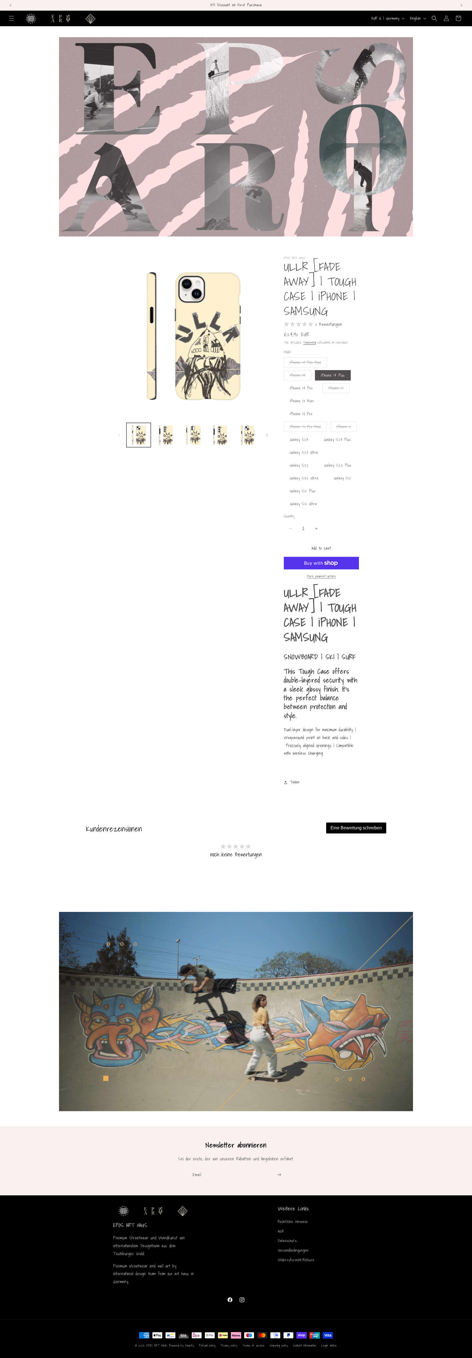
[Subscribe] (279, 1174)
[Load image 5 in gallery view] (247, 435)
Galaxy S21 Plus (302, 491)
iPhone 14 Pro (301, 388)
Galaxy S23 (299, 440)
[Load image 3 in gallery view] (193, 435)
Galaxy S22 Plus (337, 465)
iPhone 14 (300, 376)
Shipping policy (279, 1345)
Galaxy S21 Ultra (303, 504)
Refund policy (207, 1345)
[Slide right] (267, 435)
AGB (281, 1231)
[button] (11, 18)
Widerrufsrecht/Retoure (296, 1260)
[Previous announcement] (11, 5)
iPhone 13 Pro (301, 414)
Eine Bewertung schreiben (356, 828)
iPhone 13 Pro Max (308, 427)
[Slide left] (119, 435)
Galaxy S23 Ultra (304, 452)
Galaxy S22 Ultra (304, 478)
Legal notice (329, 1345)
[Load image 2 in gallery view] (166, 435)
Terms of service (253, 1345)
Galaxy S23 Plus (337, 440)
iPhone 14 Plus (333, 375)
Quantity (289, 516)
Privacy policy (229, 1345)
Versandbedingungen (293, 1250)
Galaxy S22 (299, 465)
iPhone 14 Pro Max (308, 363)
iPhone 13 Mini (302, 401)
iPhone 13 (339, 389)
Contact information (304, 1345)
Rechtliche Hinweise (293, 1222)
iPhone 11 (347, 427)
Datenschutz (287, 1241)
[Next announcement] (461, 5)
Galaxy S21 (342, 478)
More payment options (321, 576)
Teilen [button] (295, 782)
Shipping (309, 342)
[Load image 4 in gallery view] (220, 435)
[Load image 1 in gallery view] (138, 435)
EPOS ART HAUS (156, 1345)
